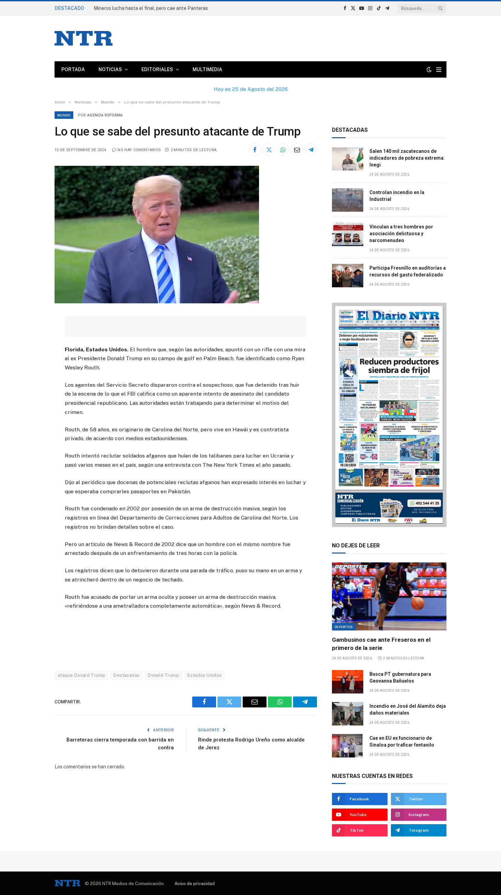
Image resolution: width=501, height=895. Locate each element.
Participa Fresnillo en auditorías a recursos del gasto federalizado (407, 271)
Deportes (344, 627)
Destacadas (126, 675)
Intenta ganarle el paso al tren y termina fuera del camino (156, 8)
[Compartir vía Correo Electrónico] (297, 149)
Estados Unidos (204, 675)
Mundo (64, 115)
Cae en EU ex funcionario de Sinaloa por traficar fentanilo (401, 741)
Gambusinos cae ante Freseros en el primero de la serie (381, 643)
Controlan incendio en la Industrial (396, 196)
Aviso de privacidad (194, 883)
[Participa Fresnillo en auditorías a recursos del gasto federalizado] (347, 275)
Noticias (110, 69)
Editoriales (157, 69)
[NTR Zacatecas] (83, 38)
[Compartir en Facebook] (255, 149)
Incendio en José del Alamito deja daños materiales (407, 709)
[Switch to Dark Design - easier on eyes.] (429, 69)
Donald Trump (163, 675)
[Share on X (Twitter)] (269, 149)
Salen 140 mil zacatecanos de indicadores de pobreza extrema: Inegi (407, 157)
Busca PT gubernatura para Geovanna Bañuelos (400, 677)
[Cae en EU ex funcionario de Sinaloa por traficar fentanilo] (347, 745)
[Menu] (438, 69)
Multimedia (207, 69)
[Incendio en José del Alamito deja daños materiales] (347, 713)
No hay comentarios (139, 150)
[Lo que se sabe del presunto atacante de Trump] (157, 301)
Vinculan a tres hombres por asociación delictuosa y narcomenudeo (401, 233)
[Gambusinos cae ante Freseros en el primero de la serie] (389, 596)
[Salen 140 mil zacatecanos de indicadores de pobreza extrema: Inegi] (347, 159)
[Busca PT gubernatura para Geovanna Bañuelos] (347, 681)
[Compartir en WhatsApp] (283, 149)
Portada (73, 69)
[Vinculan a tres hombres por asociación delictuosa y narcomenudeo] (347, 234)
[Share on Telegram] (311, 149)
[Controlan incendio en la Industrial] (347, 200)
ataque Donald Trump (81, 675)
